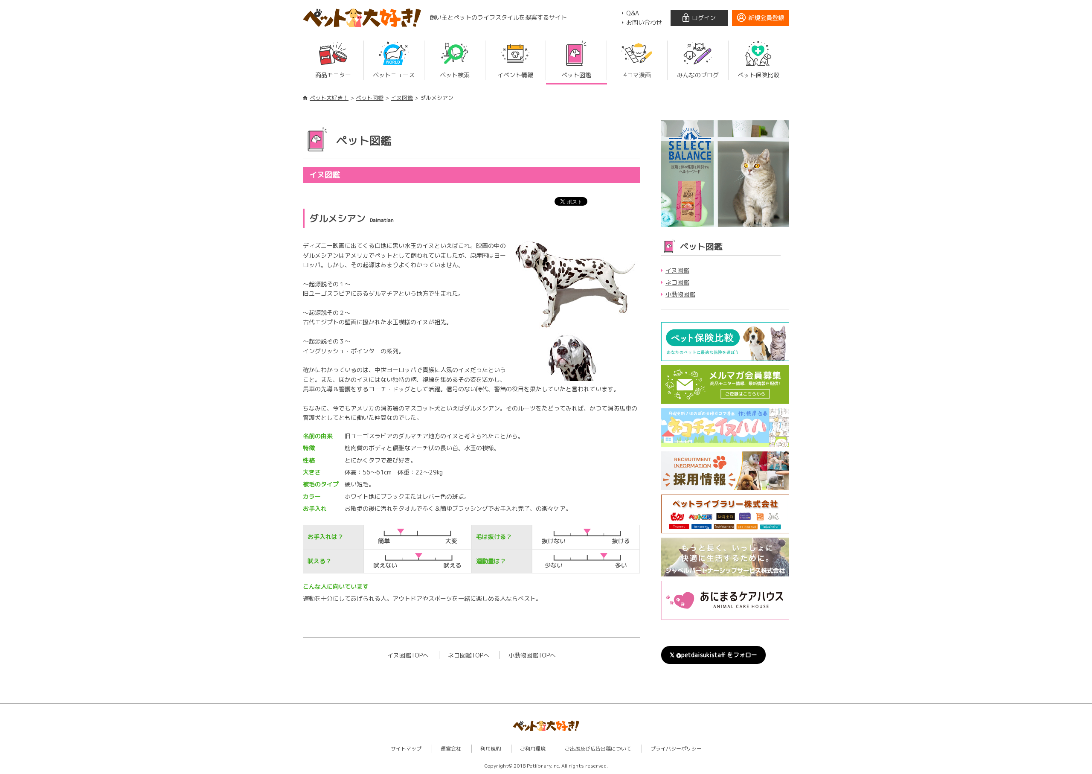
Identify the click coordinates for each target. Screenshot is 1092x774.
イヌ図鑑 (402, 98)
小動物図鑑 (680, 294)
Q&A (632, 13)
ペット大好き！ (329, 98)
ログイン (704, 18)
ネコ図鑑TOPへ (468, 655)
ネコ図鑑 (677, 282)
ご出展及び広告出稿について (598, 748)
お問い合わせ (644, 22)
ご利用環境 (533, 748)
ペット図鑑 (369, 98)
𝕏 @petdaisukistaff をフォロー (713, 655)
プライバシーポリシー (676, 748)
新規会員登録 (766, 18)
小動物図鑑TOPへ (532, 655)
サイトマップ (406, 748)
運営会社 (451, 748)
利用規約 (490, 748)
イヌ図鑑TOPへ (408, 655)
